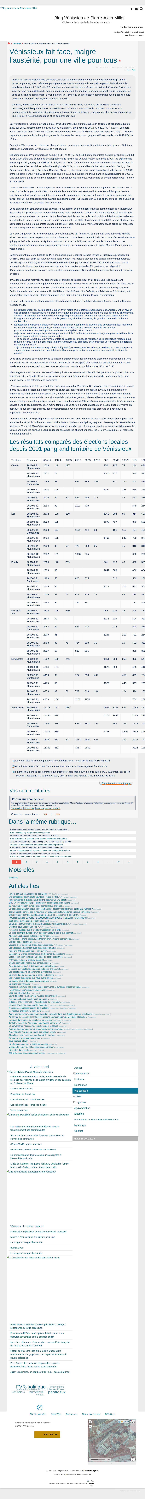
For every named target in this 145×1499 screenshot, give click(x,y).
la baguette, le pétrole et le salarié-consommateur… (32, 1047)
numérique (36, 1392)
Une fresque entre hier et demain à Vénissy (28, 1044)
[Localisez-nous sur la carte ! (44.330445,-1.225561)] (39, 1407)
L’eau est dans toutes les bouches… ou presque (30, 1020)
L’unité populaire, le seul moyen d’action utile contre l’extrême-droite (40, 857)
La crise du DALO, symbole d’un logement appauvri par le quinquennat (41, 933)
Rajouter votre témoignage (116, 783)
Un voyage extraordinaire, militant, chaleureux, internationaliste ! (38, 924)
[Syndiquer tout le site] (91, 1483)
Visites (41, 1050)
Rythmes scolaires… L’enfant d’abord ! (26, 960)
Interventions (97, 1014)
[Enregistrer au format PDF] (120, 60)
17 (118, 862)
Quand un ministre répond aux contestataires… (30, 963)
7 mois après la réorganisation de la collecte (29, 1008)
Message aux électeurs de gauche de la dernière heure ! (34, 969)
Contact (78, 1130)
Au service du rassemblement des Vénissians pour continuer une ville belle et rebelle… (48, 1017)
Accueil (78, 1067)
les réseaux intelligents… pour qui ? (25, 1011)
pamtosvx (13, 878)
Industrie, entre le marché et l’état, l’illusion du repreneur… (35, 1002)
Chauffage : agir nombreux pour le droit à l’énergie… (32, 1035)
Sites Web (56, 1414)
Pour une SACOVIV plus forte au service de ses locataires (36, 848)
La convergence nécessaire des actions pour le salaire (33, 1026)
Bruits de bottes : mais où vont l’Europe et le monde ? (33, 996)
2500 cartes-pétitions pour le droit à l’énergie (29, 921)
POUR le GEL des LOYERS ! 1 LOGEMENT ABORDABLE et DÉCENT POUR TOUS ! (48, 918)
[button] (131, 9)
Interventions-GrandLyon (59, 1008)
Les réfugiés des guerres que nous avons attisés (31, 978)
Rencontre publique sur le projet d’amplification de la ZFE (35, 930)
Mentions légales (91, 1471)
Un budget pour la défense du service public (29, 981)
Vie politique (16, 43)
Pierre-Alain (131, 70)
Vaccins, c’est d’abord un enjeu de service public (31, 945)
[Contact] (136, 9)
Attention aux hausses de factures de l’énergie (30, 936)
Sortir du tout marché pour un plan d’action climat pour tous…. (37, 1029)
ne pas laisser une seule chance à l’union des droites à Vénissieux (40, 851)
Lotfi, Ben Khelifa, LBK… (20, 993)
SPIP (89, 1474)
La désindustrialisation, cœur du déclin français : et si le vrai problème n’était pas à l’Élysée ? (51, 909)
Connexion (16, 808)
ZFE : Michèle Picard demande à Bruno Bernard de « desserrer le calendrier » (44, 915)
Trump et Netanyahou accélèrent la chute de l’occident (34, 854)
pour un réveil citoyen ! (19, 1041)
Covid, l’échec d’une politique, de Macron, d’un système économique (40, 939)
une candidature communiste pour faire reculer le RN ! (34, 835)
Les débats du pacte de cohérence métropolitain (30, 972)
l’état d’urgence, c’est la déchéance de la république (32, 966)
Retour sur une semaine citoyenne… (25, 1038)
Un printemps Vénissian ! (20, 984)
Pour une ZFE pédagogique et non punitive (28, 951)
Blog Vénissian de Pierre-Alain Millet (89, 19)
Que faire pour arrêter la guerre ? (24, 927)
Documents (71, 1414)
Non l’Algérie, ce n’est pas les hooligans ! (27, 990)
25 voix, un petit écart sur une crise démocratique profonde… (37, 845)
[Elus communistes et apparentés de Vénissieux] (39, 1197)
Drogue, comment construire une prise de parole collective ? (36, 957)
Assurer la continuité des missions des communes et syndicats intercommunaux (45, 987)
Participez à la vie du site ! (130, 1491)
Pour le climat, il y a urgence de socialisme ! (30, 833)
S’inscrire (29, 808)
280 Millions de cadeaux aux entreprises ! (27, 1053)
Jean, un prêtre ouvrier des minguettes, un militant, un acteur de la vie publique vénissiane (49, 912)
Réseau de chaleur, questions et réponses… (29, 999)
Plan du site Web (38, 1414)
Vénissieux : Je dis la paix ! (21, 942)
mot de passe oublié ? (48, 808)
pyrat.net (63, 1474)
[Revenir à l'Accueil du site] (10, 43)
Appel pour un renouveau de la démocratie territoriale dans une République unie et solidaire (50, 1014)
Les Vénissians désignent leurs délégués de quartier (32, 948)
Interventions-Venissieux (57, 1005)
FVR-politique (54, 894)
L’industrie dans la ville (19, 1050)
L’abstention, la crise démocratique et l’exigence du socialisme (37, 954)
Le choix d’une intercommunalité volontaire (28, 1005)
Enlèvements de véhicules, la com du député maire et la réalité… (39, 830)
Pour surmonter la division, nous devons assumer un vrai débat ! (39, 839)
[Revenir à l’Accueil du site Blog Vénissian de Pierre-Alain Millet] (21, 20)
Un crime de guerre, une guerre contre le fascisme (31, 975)
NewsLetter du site (91, 1414)
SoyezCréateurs (76, 1474)
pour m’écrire (50, 1434)
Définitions (110, 1414)
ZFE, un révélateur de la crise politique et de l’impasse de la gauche (40, 842)
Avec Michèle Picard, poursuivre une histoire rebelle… (33, 1032)
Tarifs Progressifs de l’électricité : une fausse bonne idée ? (35, 1023)
